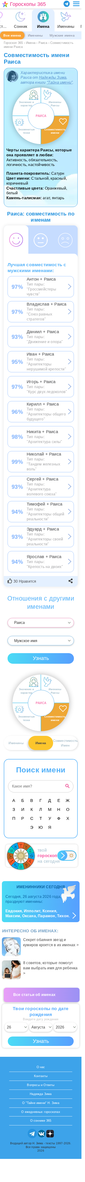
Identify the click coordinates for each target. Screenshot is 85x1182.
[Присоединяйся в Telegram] (67, 4)
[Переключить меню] (76, 3)
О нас (41, 1067)
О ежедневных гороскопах (40, 1112)
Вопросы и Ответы (40, 1085)
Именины (35, 35)
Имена (40, 743)
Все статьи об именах (34, 995)
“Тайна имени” (60, 82)
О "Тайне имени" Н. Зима (40, 1103)
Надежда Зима (40, 1094)
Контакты (41, 1076)
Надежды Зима (52, 77)
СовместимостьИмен (65, 743)
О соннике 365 (40, 1120)
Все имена (12, 35)
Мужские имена (62, 35)
